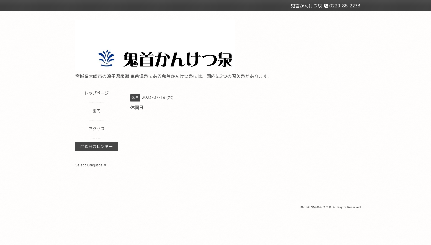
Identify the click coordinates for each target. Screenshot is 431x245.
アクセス (96, 129)
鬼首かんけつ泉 (321, 207)
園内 (96, 111)
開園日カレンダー (96, 146)
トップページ (96, 93)
